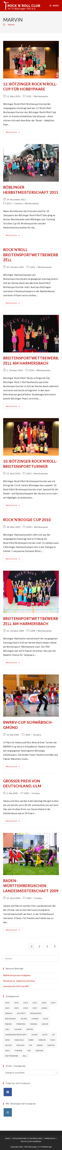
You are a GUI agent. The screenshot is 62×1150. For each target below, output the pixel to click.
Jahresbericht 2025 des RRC (16, 986)
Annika (8, 1013)
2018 (44, 1003)
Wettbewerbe (41, 96)
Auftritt (21, 1013)
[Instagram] (8, 1112)
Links (7, 1138)
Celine (24, 1018)
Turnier (18, 1050)
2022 (7, 1008)
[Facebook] (8, 1092)
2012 (28, 96)
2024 (25, 1008)
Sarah (40, 1045)
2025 (35, 1008)
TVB (29, 1050)
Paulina (20, 1045)
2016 (25, 1003)
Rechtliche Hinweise (31, 1141)
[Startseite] (4, 24)
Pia (30, 1045)
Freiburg (20, 1024)
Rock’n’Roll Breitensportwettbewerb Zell (30, 254)
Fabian (8, 1024)
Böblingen (35, 1013)
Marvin (11, 24)
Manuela (19, 1040)
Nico (52, 1040)
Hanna (33, 1024)
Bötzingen (10, 1018)
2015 (16, 1003)
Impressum (49, 1138)
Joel (7, 1029)
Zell (25, 1056)
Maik (7, 1040)
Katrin (29, 1029)
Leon (44, 1034)
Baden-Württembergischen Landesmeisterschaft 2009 (30, 885)
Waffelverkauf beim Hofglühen (17, 975)
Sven (7, 1050)
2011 (9, 203)
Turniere (18, 203)
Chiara (35, 1018)
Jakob (45, 1024)
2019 (53, 1003)
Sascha (50, 1045)
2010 (31, 370)
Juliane (18, 1029)
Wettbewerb (11, 1056)
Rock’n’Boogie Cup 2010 (27, 519)
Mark (31, 1040)
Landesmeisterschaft (16, 1034)
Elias (45, 1018)
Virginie (39, 1050)
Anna (44, 1008)
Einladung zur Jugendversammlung (19, 981)
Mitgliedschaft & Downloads (27, 1138)
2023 (16, 1008)
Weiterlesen (14, 133)
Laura (35, 1034)
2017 (35, 1003)
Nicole (8, 1045)
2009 (32, 630)
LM (53, 1034)
